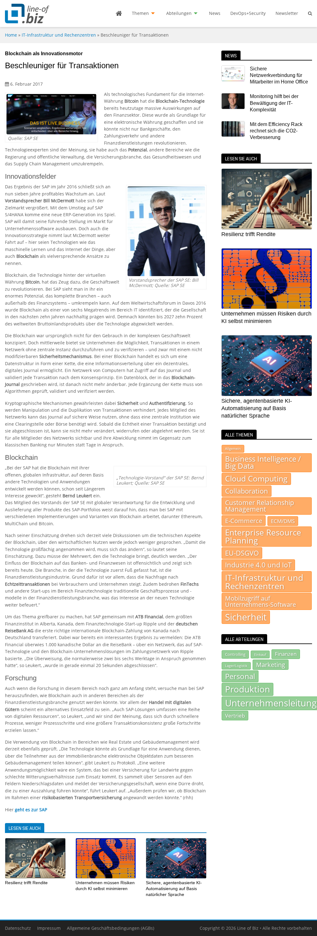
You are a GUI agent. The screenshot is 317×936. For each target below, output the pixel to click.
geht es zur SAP (31, 810)
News (214, 13)
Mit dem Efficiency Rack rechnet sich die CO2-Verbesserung (276, 131)
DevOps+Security (248, 13)
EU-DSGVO (242, 553)
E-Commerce (243, 520)
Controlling (235, 654)
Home (11, 35)
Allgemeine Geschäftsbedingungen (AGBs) (110, 928)
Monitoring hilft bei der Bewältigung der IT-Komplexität (274, 103)
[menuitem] (119, 13)
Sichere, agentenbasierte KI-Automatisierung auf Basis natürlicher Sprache (174, 888)
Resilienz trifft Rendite (26, 882)
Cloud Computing (256, 478)
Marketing (270, 665)
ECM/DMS (283, 521)
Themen (140, 13)
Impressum (49, 928)
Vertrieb (235, 715)
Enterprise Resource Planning (263, 536)
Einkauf (260, 654)
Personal (240, 676)
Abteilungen (179, 13)
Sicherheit (246, 617)
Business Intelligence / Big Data (263, 462)
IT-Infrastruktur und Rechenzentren (59, 35)
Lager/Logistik (236, 666)
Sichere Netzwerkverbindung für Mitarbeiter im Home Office (279, 75)
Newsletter (287, 13)
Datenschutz (18, 928)
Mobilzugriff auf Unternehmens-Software (260, 601)
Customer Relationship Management (259, 505)
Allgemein (233, 448)
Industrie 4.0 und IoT (258, 565)
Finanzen (286, 653)
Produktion (247, 689)
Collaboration (246, 491)
